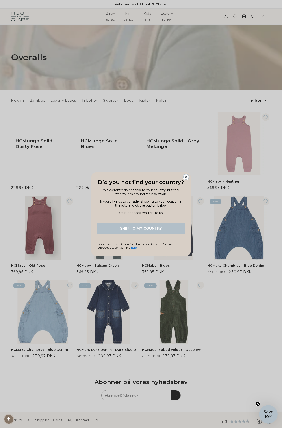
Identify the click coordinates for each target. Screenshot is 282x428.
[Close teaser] (258, 404)
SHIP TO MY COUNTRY (141, 228)
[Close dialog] (186, 177)
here (134, 247)
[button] (268, 414)
